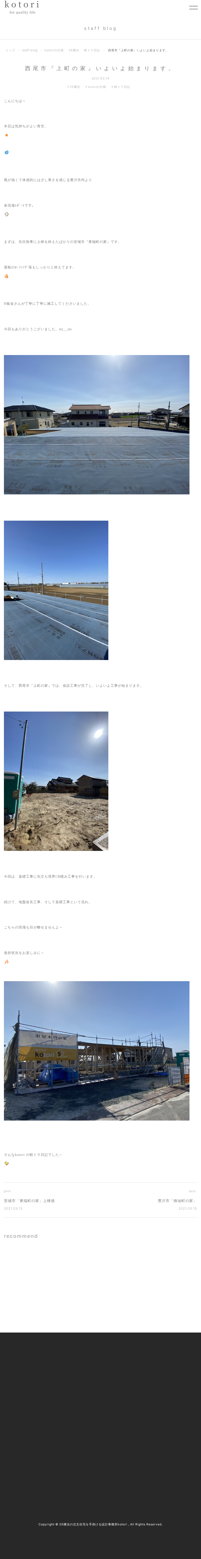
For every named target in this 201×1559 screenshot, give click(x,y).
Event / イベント (151, 1393)
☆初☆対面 (147, 1263)
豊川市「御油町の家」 (177, 1201)
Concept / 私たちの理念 (86, 1352)
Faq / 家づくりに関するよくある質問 (166, 1403)
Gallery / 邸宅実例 (82, 1362)
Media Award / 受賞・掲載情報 (161, 1362)
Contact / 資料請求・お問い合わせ (164, 1413)
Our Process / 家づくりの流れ (90, 1372)
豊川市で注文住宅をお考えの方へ (93, 1393)
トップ (10, 50)
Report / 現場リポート (155, 1382)
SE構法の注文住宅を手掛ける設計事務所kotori (93, 1524)
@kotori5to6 (24, 1470)
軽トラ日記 (92, 50)
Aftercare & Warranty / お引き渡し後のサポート (101, 1415)
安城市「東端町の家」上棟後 (29, 1201)
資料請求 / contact (23, 1479)
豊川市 (16, 1456)
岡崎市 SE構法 (55, 1301)
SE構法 (74, 50)
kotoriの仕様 (54, 50)
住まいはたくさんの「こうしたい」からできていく (159, 1301)
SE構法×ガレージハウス (62, 1263)
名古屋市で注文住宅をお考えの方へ (95, 1382)
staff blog (30, 50)
